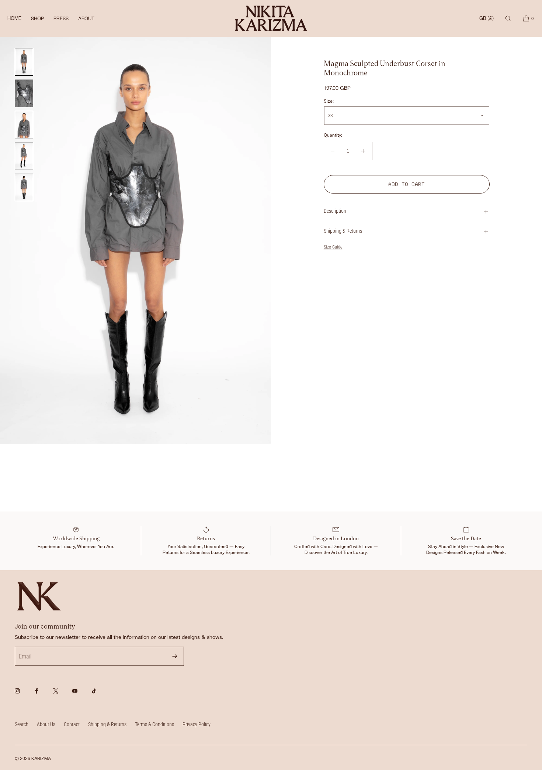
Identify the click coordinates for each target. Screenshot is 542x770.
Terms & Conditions (154, 724)
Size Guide (333, 247)
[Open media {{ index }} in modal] (135, 240)
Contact (72, 724)
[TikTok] (100, 695)
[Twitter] (62, 695)
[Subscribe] (175, 656)
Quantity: (333, 135)
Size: (329, 101)
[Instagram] (23, 695)
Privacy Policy (197, 724)
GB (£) (486, 18)
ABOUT (86, 19)
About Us (46, 724)
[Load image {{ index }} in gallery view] (24, 62)
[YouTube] (81, 695)
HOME (14, 18)
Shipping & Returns (343, 231)
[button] (508, 18)
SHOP (37, 19)
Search (21, 724)
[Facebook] (43, 695)
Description (335, 211)
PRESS (61, 19)
